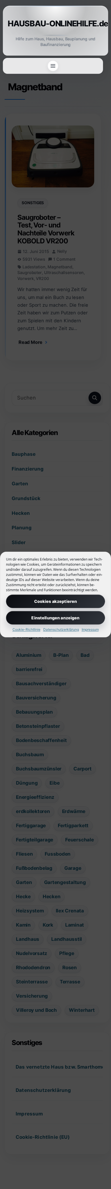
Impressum (90, 629)
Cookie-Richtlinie (26, 629)
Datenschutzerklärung (61, 629)
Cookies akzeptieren (55, 601)
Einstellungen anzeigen (55, 617)
